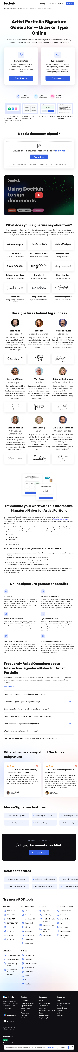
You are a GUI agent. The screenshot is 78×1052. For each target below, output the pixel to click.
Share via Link (64, 915)
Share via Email (65, 919)
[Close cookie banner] (72, 1046)
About (41, 1001)
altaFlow (59, 1013)
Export (27, 976)
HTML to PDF (11, 935)
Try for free (39, 157)
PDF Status (64, 927)
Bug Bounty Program (46, 1018)
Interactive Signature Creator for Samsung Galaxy (18, 823)
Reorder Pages (29, 939)
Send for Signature (49, 915)
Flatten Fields (29, 923)
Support (41, 1013)
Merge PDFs (29, 931)
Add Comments (65, 911)
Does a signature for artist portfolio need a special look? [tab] (26, 709)
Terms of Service (44, 1003)
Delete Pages (29, 943)
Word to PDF (11, 911)
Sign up (70, 4)
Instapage (60, 1015)
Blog (58, 1001)
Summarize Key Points (12, 965)
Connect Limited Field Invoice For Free (18, 879)
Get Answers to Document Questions (12, 972)
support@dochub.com (9, 1001)
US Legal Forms (62, 1008)
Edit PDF (27, 911)
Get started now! (39, 853)
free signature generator (61, 519)
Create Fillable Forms (65, 936)
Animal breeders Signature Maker (18, 815)
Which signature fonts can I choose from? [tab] (21, 731)
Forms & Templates (27, 1003)
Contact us (8, 686)
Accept (63, 1047)
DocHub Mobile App (63, 1003)
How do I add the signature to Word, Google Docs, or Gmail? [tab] (27, 716)
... (50, 1047)
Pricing (42, 4)
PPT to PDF (11, 927)
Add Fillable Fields (30, 919)
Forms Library (25, 1013)
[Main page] (9, 3)
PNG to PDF (11, 919)
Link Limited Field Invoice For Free (46, 879)
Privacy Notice (43, 1006)
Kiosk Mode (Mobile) (46, 930)
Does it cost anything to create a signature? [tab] (21, 724)
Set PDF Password (31, 963)
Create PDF (28, 915)
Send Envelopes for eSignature (49, 920)
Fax (61, 923)
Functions (24, 1018)
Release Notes (44, 1015)
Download (28, 980)
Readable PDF (29, 968)
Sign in (60, 4)
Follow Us (8, 1009)
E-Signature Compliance (47, 1010)
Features (51, 4)
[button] (39, 195)
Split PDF (28, 927)
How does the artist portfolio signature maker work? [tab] (25, 694)
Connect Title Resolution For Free (18, 886)
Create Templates (66, 931)
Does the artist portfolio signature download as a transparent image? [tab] (31, 738)
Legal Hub (42, 1008)
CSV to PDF (10, 931)
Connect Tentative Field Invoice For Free (46, 886)
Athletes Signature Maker (43, 815)
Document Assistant (13, 955)
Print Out (28, 984)
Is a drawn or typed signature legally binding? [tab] (22, 702)
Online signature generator (44, 823)
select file (60, 150)
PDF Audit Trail (30, 955)
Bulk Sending (47, 935)
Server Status (25, 1008)
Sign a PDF (46, 911)
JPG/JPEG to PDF (12, 923)
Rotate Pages (29, 935)
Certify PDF (28, 959)
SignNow (60, 1010)
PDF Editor (24, 1001)
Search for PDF (30, 972)
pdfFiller (59, 1006)
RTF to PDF (11, 939)
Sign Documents (26, 1006)
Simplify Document (13, 959)
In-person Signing (48, 925)
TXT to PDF (11, 915)
